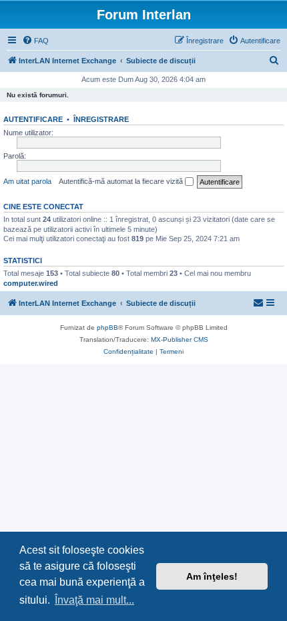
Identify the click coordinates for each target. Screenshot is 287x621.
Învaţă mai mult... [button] (94, 600)
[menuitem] (35, 41)
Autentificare (33, 119)
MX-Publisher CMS (179, 339)
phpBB (107, 327)
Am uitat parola (27, 181)
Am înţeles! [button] (212, 576)
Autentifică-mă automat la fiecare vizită (122, 181)
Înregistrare (101, 119)
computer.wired (30, 283)
